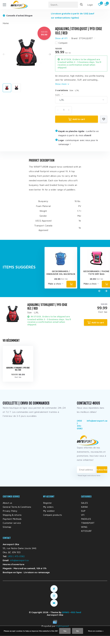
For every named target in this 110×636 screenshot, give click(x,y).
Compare (62, 43)
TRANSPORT (88, 523)
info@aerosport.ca (97, 420)
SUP (83, 511)
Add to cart (78, 119)
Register (47, 503)
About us (7, 503)
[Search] (81, 4)
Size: (58, 95)
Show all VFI (61, 38)
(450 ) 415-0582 (79, 424)
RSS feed (76, 612)
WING (84, 527)
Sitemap (7, 527)
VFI (82, 515)
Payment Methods (12, 519)
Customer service (12, 523)
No (77, 631)
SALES (84, 503)
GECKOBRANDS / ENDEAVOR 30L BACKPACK (61, 272)
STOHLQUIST (86, 38)
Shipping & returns (12, 515)
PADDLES (86, 519)
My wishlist (49, 511)
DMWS (65, 612)
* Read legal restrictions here (88, 475)
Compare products (52, 515)
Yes (64, 631)
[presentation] (4, 54)
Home (6, 23)
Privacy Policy (10, 511)
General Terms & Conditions (17, 507)
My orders (48, 507)
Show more (61, 84)
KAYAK (84, 507)
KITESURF (86, 531)
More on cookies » (95, 631)
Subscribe (102, 469)
